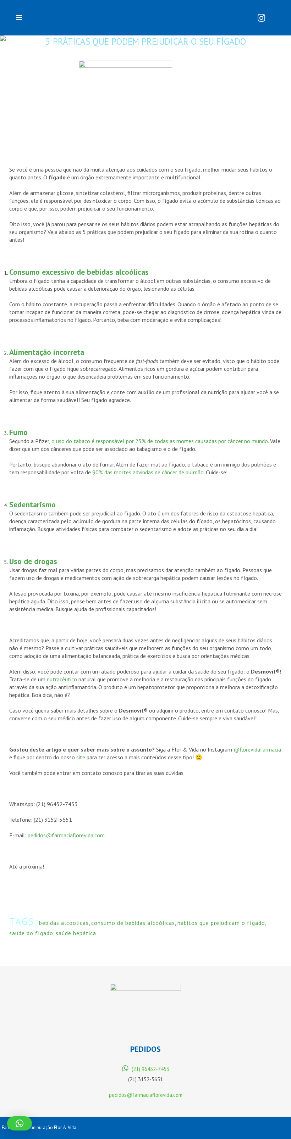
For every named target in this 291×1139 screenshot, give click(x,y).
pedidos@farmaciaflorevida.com (145, 1094)
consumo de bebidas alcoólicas (133, 922)
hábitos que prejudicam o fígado (221, 922)
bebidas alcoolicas (64, 922)
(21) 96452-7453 (150, 1069)
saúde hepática (76, 933)
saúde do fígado (31, 933)
